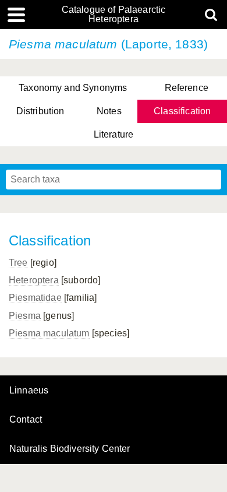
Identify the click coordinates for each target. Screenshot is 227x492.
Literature (114, 134)
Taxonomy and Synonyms (73, 88)
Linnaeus (28, 390)
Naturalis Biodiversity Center (69, 449)
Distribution (40, 111)
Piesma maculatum (49, 333)
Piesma (25, 316)
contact (25, 419)
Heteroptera (34, 280)
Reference (186, 88)
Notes (109, 111)
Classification (182, 111)
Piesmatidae (35, 298)
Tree (18, 263)
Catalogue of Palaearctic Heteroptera (114, 14)
